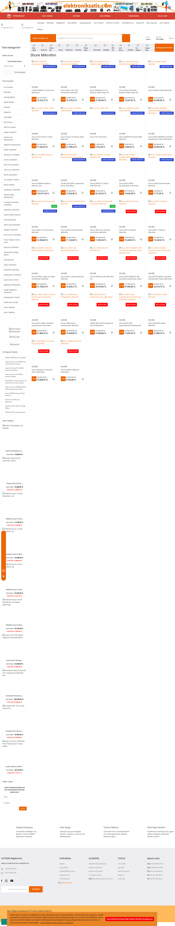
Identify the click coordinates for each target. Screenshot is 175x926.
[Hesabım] (3, 553)
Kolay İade (121, 879)
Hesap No (140, 23)
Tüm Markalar (19, 72)
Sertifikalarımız (128, 23)
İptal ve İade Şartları (96, 871)
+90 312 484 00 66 (156, 879)
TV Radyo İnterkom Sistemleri (11, 203)
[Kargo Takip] (3, 565)
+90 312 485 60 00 (156, 871)
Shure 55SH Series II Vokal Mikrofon (42, 138)
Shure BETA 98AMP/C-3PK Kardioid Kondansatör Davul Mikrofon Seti (130, 277)
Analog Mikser (9, 97)
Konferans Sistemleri (12, 190)
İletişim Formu (65, 875)
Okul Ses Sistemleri (11, 165)
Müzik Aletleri (9, 185)
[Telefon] (3, 576)
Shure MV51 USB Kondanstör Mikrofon (72, 277)
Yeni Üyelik (159, 39)
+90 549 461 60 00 (157, 867)
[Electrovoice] (14, 328)
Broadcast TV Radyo (12, 155)
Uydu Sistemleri (10, 265)
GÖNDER (36, 889)
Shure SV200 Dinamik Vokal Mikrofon (159, 184)
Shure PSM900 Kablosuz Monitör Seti (41, 184)
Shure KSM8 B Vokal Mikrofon (160, 90)
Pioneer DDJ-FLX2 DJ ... (14, 483)
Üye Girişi (121, 867)
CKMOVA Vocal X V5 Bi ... (15, 554)
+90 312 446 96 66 (156, 875)
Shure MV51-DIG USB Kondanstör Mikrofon (69, 91)
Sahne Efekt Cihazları (12, 215)
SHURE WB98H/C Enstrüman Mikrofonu (43, 91)
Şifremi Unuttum (124, 871)
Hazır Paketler (9, 312)
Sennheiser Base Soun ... (15, 696)
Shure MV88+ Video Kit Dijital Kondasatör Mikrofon (43, 277)
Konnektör (8, 117)
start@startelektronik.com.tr (103, 879)
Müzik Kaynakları (10, 175)
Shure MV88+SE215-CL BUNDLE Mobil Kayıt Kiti (99, 91)
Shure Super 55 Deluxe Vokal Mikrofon (72, 138)
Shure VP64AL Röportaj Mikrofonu (70, 371)
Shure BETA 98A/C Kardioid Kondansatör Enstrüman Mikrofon (42, 324)
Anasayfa (40, 23)
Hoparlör (7, 112)
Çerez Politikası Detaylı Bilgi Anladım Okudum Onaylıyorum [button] (130, 919)
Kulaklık (7, 107)
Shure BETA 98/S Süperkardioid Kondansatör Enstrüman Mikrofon (130, 324)
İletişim (40, 29)
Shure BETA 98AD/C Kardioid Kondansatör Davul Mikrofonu (160, 277)
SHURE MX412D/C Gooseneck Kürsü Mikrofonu (101, 324)
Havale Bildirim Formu (67, 871)
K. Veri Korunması (95, 875)
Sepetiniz (121, 875)
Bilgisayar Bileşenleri (12, 285)
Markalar (50, 23)
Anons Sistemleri (10, 160)
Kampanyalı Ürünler (164, 47)
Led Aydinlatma (10, 220)
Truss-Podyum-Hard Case (12, 241)
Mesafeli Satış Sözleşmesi (97, 864)
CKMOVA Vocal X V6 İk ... (15, 625)
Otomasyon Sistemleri (12, 275)
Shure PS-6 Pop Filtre (98, 137)
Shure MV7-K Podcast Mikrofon (127, 231)
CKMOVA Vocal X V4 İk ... (15, 590)
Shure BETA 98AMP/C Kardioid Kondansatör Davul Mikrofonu (160, 138)
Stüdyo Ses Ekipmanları (8, 138)
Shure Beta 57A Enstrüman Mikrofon (42, 231)
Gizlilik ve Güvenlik (95, 867)
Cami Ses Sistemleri (12, 170)
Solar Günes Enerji (11, 280)
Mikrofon (7, 92)
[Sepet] (3, 547)
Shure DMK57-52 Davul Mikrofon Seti (99, 184)
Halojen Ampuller (11, 230)
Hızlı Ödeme (164, 23)
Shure (35, 87)
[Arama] (3, 541)
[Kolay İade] (15, 336)
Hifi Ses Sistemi (10, 127)
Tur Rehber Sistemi (11, 180)
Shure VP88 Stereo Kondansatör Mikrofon (70, 324)
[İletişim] (3, 559)
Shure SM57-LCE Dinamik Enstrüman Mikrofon (100, 231)
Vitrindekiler (72, 23)
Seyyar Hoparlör (10, 132)
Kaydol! (22, 808)
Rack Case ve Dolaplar (12, 235)
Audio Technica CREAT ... (15, 766)
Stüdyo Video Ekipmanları (9, 196)
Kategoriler (60, 23)
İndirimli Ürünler (113, 23)
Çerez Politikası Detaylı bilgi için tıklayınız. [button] (56, 923)
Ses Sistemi (8, 87)
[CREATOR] (14, 344)
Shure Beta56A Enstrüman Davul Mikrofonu (42, 371)
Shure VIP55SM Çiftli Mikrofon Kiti (102, 277)
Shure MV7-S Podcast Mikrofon (156, 231)
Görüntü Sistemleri (11, 247)
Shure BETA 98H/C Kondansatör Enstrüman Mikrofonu (129, 184)
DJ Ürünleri (8, 122)
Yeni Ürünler (99, 23)
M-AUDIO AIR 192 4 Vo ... (15, 731)
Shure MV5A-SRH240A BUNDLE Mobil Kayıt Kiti (128, 91)
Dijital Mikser (9, 102)
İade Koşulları (151, 23)
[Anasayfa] (3, 535)
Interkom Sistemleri (11, 210)
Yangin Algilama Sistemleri (10, 291)
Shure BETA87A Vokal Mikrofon (156, 324)
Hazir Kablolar (9, 307)
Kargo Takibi (64, 867)
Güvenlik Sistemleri (11, 270)
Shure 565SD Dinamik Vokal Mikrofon (72, 231)
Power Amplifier (10, 150)
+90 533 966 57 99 (157, 864)
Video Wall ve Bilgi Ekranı (11, 253)
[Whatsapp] (3, 570)
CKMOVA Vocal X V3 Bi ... (15, 519)
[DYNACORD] (14, 331)
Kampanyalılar (85, 23)
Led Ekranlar (9, 260)
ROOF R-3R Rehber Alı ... (14, 451)
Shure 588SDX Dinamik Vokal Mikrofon (130, 138)
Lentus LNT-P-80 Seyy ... (14, 660)
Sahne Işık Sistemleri (12, 225)
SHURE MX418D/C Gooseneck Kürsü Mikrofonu (72, 184)
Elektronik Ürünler (11, 302)
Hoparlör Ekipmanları (12, 145)
